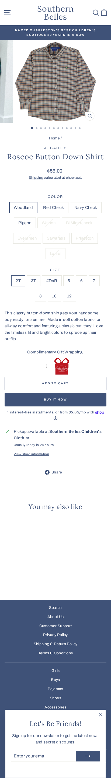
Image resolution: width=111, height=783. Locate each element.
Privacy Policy (55, 635)
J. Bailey (55, 148)
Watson (49, 223)
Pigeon (24, 223)
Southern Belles (55, 12)
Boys (55, 680)
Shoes (55, 698)
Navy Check (85, 207)
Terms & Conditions (55, 653)
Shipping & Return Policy (56, 644)
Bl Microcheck (79, 223)
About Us (55, 617)
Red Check (53, 207)
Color (55, 197)
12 (69, 296)
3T (33, 281)
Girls (55, 671)
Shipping (36, 178)
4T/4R (51, 281)
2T (18, 281)
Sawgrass (56, 238)
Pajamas (55, 689)
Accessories (55, 707)
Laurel (55, 253)
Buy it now (55, 399)
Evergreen (27, 238)
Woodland (23, 207)
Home (54, 138)
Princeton (84, 238)
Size (55, 270)
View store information (31, 454)
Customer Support (55, 626)
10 (54, 296)
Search (55, 608)
